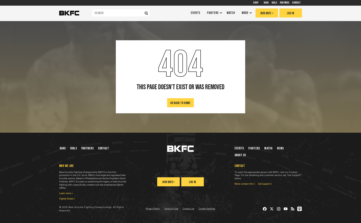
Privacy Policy (153, 208)
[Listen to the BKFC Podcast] (299, 208)
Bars (63, 148)
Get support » (265, 183)
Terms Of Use (171, 208)
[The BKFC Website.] (180, 148)
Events (239, 148)
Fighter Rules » (67, 198)
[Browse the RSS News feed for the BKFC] (292, 208)
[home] (69, 13)
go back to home (180, 103)
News (280, 148)
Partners (87, 148)
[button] (213, 13)
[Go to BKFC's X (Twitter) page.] (271, 208)
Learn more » (66, 193)
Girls (73, 148)
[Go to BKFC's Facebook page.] (264, 208)
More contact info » (245, 183)
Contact (103, 148)
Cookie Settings (207, 208)
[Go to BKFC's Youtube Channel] (285, 208)
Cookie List (188, 208)
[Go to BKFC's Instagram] (278, 208)
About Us (240, 155)
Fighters (254, 148)
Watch (268, 148)
